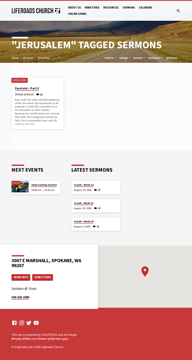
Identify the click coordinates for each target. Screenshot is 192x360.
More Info (21, 277)
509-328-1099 (20, 297)
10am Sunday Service (44, 184)
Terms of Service (49, 338)
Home (15, 58)
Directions (42, 277)
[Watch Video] (37, 94)
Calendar (145, 7)
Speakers (154, 58)
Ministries (92, 7)
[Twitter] (29, 323)
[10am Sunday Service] (20, 186)
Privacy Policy (21, 338)
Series (123, 58)
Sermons (128, 7)
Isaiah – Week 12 (83, 184)
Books (138, 58)
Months (172, 58)
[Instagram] (21, 323)
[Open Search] (178, 11)
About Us (74, 7)
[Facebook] (14, 323)
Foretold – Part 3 (27, 88)
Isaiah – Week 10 (83, 221)
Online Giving (77, 14)
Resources (111, 7)
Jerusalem (44, 58)
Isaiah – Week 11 (83, 203)
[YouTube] (36, 323)
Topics (109, 58)
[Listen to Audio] (41, 94)
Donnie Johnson (24, 94)
